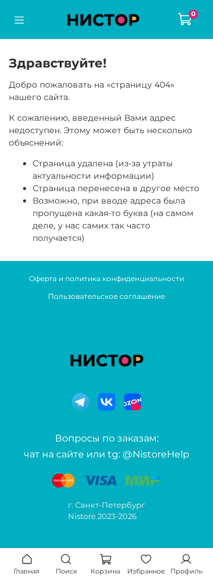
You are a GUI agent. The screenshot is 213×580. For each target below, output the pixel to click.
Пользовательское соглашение (106, 296)
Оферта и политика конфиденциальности (106, 278)
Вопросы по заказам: (107, 438)
